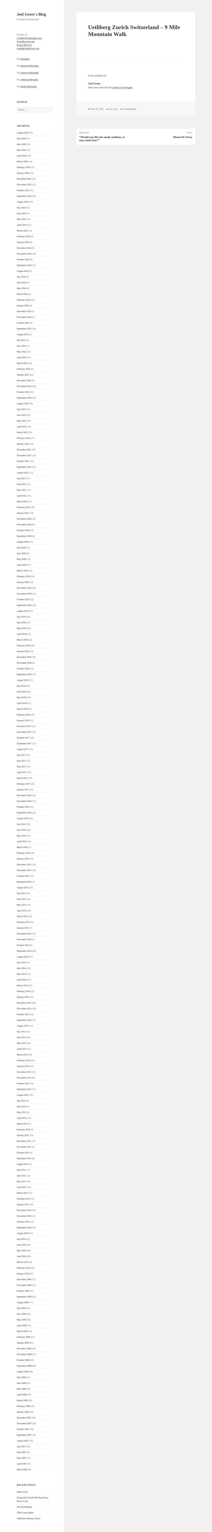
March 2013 (22, 1054)
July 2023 (21, 340)
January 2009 (23, 1343)
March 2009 (22, 1331)
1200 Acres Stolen (25, 1512)
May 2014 (21, 974)
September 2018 (24, 674)
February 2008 (23, 1406)
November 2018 (24, 663)
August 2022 (23, 403)
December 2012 (24, 1072)
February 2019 (23, 645)
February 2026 (23, 167)
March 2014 (22, 985)
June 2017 (21, 761)
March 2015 (22, 916)
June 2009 (21, 1314)
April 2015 (22, 910)
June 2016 (21, 830)
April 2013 (22, 1049)
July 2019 (21, 617)
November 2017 (24, 732)
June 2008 (21, 1383)
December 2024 (24, 248)
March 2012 (22, 1124)
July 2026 (21, 138)
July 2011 (21, 1170)
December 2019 (24, 588)
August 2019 (23, 611)
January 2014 (23, 997)
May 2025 (21, 219)
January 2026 (23, 173)
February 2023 (23, 369)
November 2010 (24, 1216)
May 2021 (21, 490)
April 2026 (22, 156)
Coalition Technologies (121, 87)
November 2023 (24, 317)
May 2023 (21, 351)
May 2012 (21, 1112)
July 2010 (21, 1239)
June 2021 (21, 484)
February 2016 (23, 853)
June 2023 (21, 346)
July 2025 (21, 207)
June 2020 (21, 553)
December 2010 (24, 1210)
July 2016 (21, 824)
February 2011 (23, 1199)
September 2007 (24, 1435)
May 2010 (21, 1250)
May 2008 (21, 1389)
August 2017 (23, 749)
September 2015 (24, 882)
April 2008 (22, 1394)
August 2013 (23, 1026)
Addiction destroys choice (28, 1518)
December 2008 (24, 1348)
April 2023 (22, 357)
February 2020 (23, 576)
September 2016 (24, 812)
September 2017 (24, 743)
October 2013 (23, 1014)
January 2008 (23, 1412)
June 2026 (21, 144)
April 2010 (22, 1256)
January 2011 (23, 1204)
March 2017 (22, 778)
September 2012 (24, 1089)
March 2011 (22, 1193)
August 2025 (23, 202)
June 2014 (21, 968)
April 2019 (22, 634)
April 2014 (22, 980)
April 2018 (22, 703)
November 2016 (24, 801)
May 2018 (21, 697)
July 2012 (21, 1101)
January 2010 (23, 1273)
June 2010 (21, 1245)
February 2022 (23, 438)
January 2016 (23, 859)
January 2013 (23, 1066)
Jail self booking (24, 1507)
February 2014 (23, 991)
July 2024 (21, 277)
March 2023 (22, 363)
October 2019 (23, 599)
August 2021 (23, 472)
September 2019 (24, 605)
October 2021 (23, 461)
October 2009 (23, 1291)
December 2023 (24, 311)
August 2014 (23, 957)
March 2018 (22, 709)
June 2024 (21, 282)
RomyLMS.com (24, 45)
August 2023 (23, 334)
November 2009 (24, 1285)
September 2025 (24, 196)
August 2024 (23, 271)
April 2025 (22, 225)
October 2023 (23, 323)
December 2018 (24, 657)
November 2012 (24, 1078)
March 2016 (22, 847)
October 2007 (23, 1429)
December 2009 (24, 1279)
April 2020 (22, 565)
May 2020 (21, 559)
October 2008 (23, 1360)
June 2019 (21, 622)
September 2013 (24, 1020)
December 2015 (24, 864)
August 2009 (23, 1302)
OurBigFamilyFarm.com (28, 48)
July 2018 (21, 686)
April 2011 (22, 1187)
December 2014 (24, 933)
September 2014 (24, 951)
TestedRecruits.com (26, 41)
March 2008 (22, 1400)
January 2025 (23, 242)
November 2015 (24, 870)
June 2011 (21, 1175)
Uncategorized (129, 109)
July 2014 (21, 962)
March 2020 (22, 570)
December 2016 (24, 795)
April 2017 (22, 772)
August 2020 (23, 542)
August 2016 (23, 818)
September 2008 (24, 1366)
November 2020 (24, 524)
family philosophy (28, 86)
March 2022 (22, 432)
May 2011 (21, 1181)
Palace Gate (22, 1492)
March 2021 (22, 501)
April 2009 (22, 1325)
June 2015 (21, 899)
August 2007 (23, 1441)
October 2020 (23, 530)
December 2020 (24, 519)
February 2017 (23, 784)
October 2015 (23, 876)
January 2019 (23, 651)
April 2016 (22, 841)
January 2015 (23, 928)
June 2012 (21, 1106)
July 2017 (21, 755)
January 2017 (23, 789)
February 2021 (23, 507)
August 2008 (23, 1371)
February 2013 (23, 1060)
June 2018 (21, 691)
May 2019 (21, 628)
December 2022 (24, 380)
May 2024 (21, 288)
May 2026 (21, 150)
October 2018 (23, 668)
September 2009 (24, 1296)
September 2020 (24, 536)
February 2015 (23, 922)
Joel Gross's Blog (31, 14)
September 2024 (24, 265)
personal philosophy (29, 66)
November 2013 (24, 1008)
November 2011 (24, 1147)
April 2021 (22, 496)
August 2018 (23, 680)
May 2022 (21, 421)
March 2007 (22, 1469)
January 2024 (23, 305)
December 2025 (24, 179)
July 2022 (21, 409)
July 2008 (21, 1377)
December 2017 (24, 726)
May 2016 (21, 835)
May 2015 (21, 905)
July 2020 (21, 547)
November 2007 (24, 1423)
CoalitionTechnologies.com (29, 38)
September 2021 (24, 467)
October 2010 (23, 1222)
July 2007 (21, 1446)
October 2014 (23, 945)
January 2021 (23, 513)
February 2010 (23, 1268)
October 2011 (23, 1152)
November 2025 (24, 184)
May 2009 (21, 1320)
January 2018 (23, 720)
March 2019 (22, 640)
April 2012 (22, 1118)
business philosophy (29, 72)
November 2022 (24, 386)
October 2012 (23, 1083)
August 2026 (23, 133)
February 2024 (23, 300)
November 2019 (24, 593)
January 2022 (23, 444)
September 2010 (24, 1227)
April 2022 (22, 426)
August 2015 (23, 887)
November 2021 (24, 455)
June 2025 (21, 213)
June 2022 (21, 415)
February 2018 (23, 714)
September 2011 (24, 1158)
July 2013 (21, 1031)
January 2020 (23, 582)
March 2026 (22, 161)
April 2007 (22, 1464)
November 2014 (24, 939)
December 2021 (24, 449)
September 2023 (24, 328)
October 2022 (23, 392)
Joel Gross (113, 109)
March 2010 (22, 1262)
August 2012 (23, 1095)
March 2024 (22, 294)
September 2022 (24, 398)
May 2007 (21, 1458)
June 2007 (21, 1452)
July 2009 (21, 1308)
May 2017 (21, 766)
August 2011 (22, 1164)
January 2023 (23, 375)
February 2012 (23, 1129)
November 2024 (24, 254)
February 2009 (23, 1337)
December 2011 (24, 1141)
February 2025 (23, 236)
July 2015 (21, 893)
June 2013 (21, 1037)
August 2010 (23, 1233)
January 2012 (23, 1135)
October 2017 (23, 738)
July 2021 (21, 478)
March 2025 (22, 230)
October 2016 (23, 807)
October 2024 (23, 259)
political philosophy (29, 79)
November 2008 (24, 1354)
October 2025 (23, 190)
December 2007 (24, 1417)
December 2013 (24, 1003)
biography (25, 59)
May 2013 (21, 1043)
